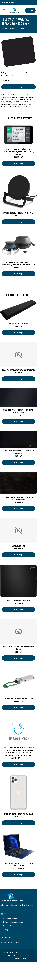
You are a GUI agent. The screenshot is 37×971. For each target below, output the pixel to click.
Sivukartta (25, 958)
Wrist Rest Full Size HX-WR (19, 324)
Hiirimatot (20, 28)
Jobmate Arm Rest (18, 546)
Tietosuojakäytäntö (14, 958)
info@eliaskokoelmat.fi (8, 2)
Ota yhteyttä (17, 956)
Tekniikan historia (11, 918)
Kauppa (30, 10)
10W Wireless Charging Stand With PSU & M (18, 213)
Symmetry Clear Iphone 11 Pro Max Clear (18, 814)
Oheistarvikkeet (9, 28)
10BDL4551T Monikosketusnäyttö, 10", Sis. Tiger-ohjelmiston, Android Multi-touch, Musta (18, 151)
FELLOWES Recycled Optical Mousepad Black (18, 370)
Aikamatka (8, 926)
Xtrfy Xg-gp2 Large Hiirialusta (18, 600)
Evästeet (26, 956)
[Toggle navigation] (3, 10)
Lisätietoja (18, 87)
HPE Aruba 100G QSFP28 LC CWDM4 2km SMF (18, 698)
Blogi (6, 930)
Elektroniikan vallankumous (14, 922)
